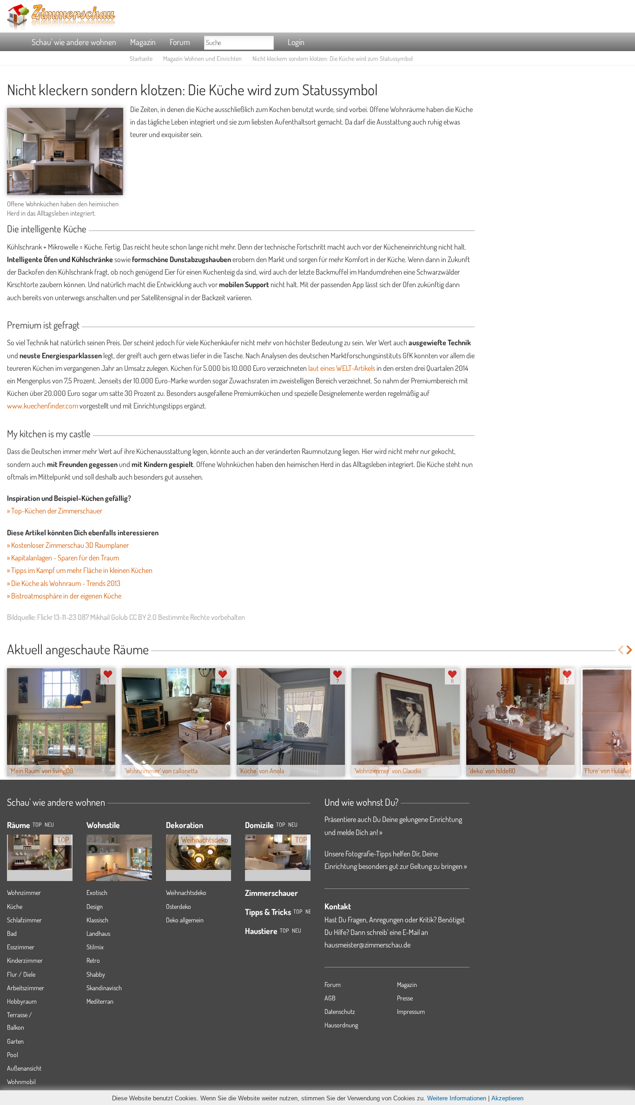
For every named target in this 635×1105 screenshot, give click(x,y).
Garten (15, 1041)
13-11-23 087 (71, 617)
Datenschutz (339, 1011)
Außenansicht (24, 1068)
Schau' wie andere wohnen (74, 42)
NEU (49, 824)
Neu (293, 824)
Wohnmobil (21, 1081)
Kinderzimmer (25, 960)
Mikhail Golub (109, 617)
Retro (93, 960)
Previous (620, 650)
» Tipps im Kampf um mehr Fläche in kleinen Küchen (79, 570)
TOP (37, 824)
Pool (12, 1055)
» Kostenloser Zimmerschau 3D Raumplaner (68, 545)
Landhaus (98, 933)
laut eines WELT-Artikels (341, 368)
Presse (405, 998)
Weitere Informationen (456, 1098)
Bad (12, 933)
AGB (330, 998)
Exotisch (96, 892)
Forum (180, 42)
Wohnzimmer (24, 892)
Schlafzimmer (24, 920)
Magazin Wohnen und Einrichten (202, 58)
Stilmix (95, 947)
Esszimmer (20, 947)
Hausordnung (341, 1025)
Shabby (95, 974)
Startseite (141, 58)
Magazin (143, 42)
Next (630, 650)
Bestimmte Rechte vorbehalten (201, 617)
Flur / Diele (21, 974)
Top (280, 824)
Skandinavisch (104, 988)
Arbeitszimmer (25, 988)
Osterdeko (178, 906)
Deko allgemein (185, 920)
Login (296, 42)
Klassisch (97, 920)
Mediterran (99, 1001)
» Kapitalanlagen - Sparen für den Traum (63, 557)
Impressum (411, 1011)
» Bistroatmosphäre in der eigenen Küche (64, 595)
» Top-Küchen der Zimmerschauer (54, 510)
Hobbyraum (22, 1001)
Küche (14, 906)
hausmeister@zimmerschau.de (367, 944)
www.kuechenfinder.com (42, 405)
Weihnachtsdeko (186, 892)
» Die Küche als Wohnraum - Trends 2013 (63, 583)
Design (94, 906)
